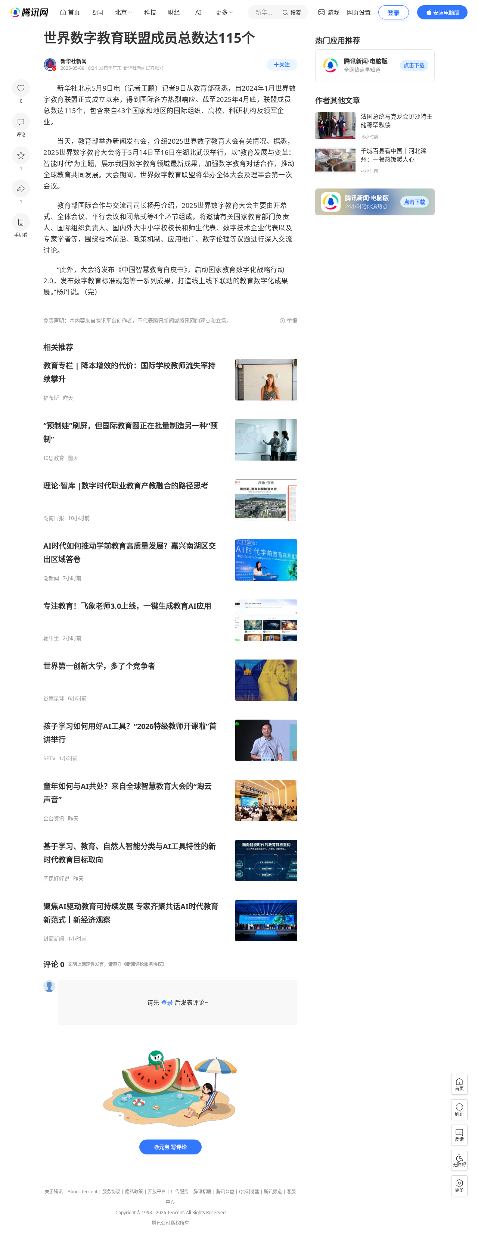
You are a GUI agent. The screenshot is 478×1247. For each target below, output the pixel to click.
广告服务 (180, 1191)
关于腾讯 (54, 1191)
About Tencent (82, 1191)
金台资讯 (53, 818)
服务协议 (111, 1191)
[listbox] (170, 642)
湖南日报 (53, 518)
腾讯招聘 (202, 1191)
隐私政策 (134, 1191)
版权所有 (180, 1223)
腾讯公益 (225, 1191)
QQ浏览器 (249, 1191)
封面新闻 (53, 938)
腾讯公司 (161, 1223)
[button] (414, 65)
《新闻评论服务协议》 (144, 964)
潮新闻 (51, 578)
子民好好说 (56, 878)
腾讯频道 (273, 1191)
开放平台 (157, 1191)
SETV (49, 758)
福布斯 (51, 397)
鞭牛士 (51, 638)
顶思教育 (53, 458)
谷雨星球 (53, 698)
